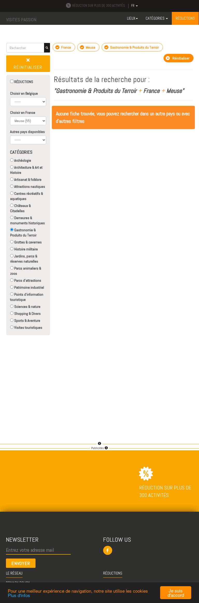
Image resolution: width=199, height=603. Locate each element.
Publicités (98, 448)
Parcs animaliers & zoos (25, 271)
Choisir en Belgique (24, 93)
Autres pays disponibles (27, 131)
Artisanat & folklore (27, 179)
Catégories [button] (155, 18)
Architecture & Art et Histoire (26, 170)
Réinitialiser (28, 67)
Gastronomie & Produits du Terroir (23, 232)
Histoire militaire (25, 249)
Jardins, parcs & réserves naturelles (24, 259)
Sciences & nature (26, 306)
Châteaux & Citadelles (20, 208)
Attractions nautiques (29, 186)
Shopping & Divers (27, 313)
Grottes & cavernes (27, 242)
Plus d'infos (19, 595)
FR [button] (133, 6)
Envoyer (20, 563)
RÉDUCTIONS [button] (185, 18)
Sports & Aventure (26, 320)
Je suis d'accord (176, 592)
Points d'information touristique (26, 297)
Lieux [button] (131, 18)
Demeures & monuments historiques (27, 220)
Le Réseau (14, 573)
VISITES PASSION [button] (21, 20)
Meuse (90, 47)
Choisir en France (22, 112)
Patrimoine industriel (28, 287)
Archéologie (22, 160)
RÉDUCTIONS (23, 81)
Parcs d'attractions (27, 280)
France (65, 47)
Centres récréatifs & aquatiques (26, 196)
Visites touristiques (27, 327)
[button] (149, 550)
